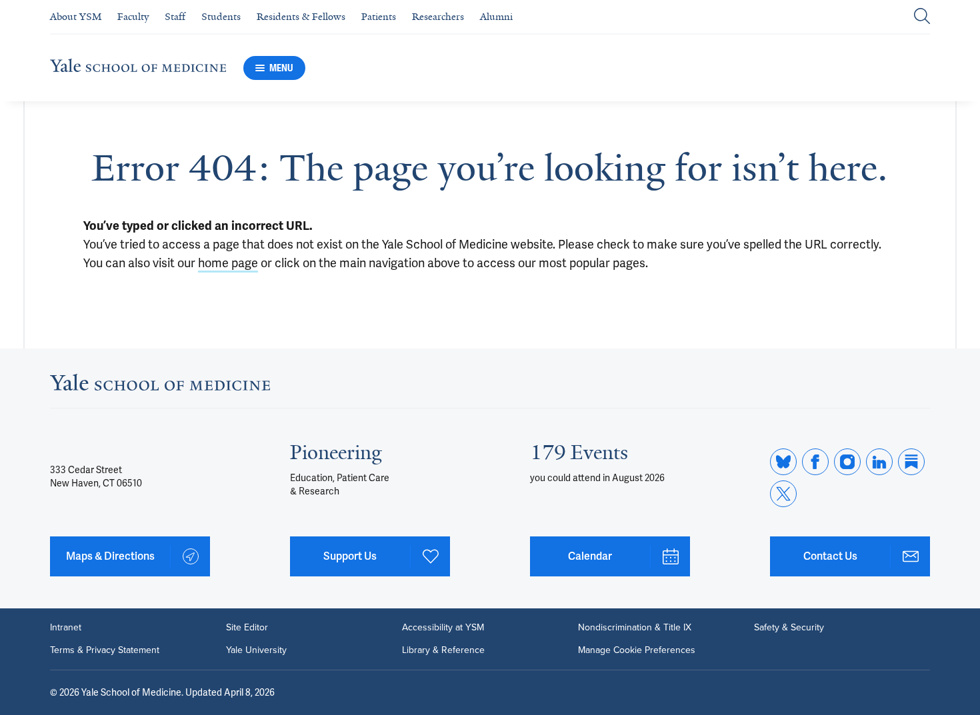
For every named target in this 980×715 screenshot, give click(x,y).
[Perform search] (922, 17)
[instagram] (847, 461)
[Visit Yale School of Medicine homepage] (160, 386)
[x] (783, 493)
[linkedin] (879, 461)
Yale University (256, 650)
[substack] (911, 461)
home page (228, 263)
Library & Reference (443, 650)
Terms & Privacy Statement (104, 650)
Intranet (65, 628)
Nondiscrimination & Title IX (634, 628)
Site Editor (247, 628)
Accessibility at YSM (443, 628)
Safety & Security (789, 628)
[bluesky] (783, 461)
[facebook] (815, 461)
